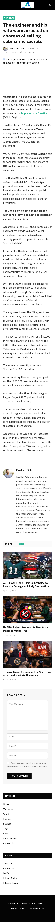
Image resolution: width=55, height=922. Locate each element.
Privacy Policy (10, 878)
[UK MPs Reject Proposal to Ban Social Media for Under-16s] (27, 609)
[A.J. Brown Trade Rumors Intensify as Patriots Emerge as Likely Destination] (27, 565)
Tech (5, 829)
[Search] (50, 5)
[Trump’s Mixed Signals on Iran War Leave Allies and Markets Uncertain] (27, 654)
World (6, 814)
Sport (6, 833)
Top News (9, 18)
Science (7, 824)
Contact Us (9, 843)
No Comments (12, 52)
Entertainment (10, 838)
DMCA (6, 873)
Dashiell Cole (18, 48)
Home (6, 804)
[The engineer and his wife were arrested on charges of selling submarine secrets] (27, 74)
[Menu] (5, 5)
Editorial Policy (10, 883)
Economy (7, 819)
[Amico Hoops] (27, 5)
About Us (7, 863)
